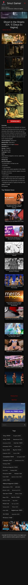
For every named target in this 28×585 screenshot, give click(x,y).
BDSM (17, 446)
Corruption (21, 456)
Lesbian (6, 480)
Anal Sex (18, 443)
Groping (13, 470)
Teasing (6, 507)
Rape (6, 497)
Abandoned (17, 439)
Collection (7, 453)
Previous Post (14, 396)
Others (18, 493)
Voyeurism (15, 514)
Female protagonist (10, 467)
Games (4, 29)
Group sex (7, 473)
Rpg (15, 500)
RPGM (6, 503)
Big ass (6, 450)
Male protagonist (10, 483)
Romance (6, 500)
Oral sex (7, 493)
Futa (5, 470)
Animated (7, 446)
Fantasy (6, 463)
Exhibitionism (19, 460)
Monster (6, 490)
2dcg (6, 435)
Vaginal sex (16, 510)
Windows (7, 517)
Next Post (14, 399)
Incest (6, 476)
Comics (16, 453)
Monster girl (16, 490)
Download (15, 121)
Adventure (7, 443)
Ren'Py (15, 497)
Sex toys (15, 503)
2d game (17, 435)
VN (6, 514)
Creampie (7, 460)
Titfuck (15, 507)
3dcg (6, 439)
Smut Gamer (14, 3)
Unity (5, 510)
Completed (8, 456)
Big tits (17, 450)
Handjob (18, 473)
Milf (17, 487)
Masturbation (8, 487)
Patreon (16, 144)
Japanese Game (16, 476)
